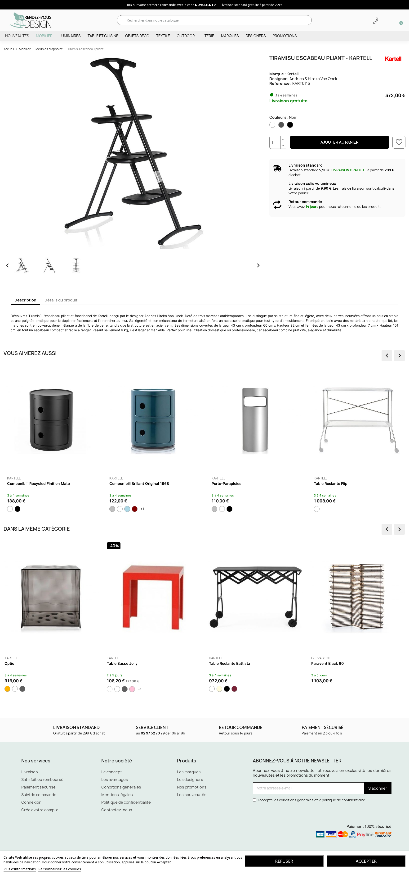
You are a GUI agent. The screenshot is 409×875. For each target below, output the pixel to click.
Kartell (293, 74)
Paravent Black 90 (207, 663)
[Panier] (399, 20)
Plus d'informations (20, 868)
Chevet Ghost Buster (311, 663)
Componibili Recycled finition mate (38, 483)
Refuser (284, 861)
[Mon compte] (383, 21)
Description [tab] (25, 300)
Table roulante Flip (330, 483)
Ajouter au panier (339, 142)
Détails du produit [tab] (60, 300)
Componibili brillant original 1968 (139, 483)
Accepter (366, 861)
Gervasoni (200, 658)
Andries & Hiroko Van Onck (313, 78)
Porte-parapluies (226, 483)
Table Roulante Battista (108, 663)
